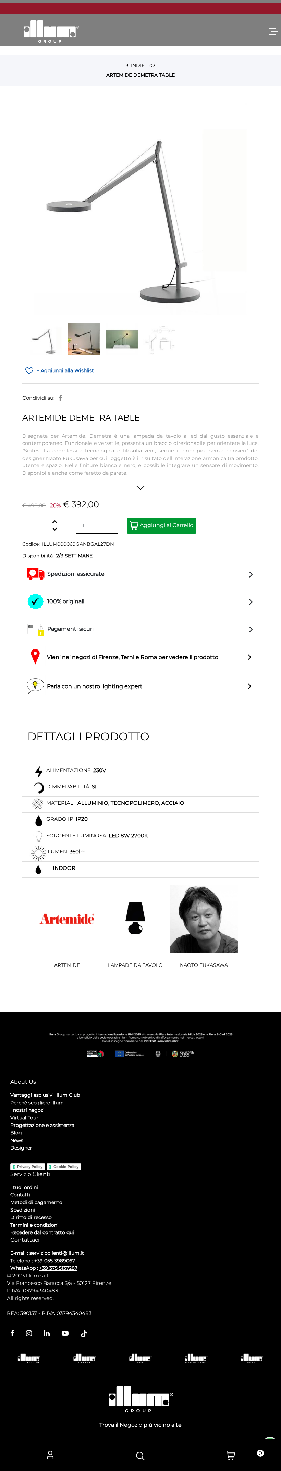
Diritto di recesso (31, 1217)
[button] (140, 209)
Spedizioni (22, 1210)
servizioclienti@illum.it (56, 1253)
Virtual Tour (24, 1118)
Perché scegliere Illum (37, 1102)
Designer (21, 1148)
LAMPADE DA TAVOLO (135, 965)
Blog (16, 1133)
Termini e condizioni (34, 1225)
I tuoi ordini (24, 1187)
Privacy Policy (29, 1166)
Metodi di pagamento (36, 1202)
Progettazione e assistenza (42, 1125)
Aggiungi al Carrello (165, 525)
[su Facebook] (60, 398)
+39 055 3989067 (54, 1260)
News (16, 1140)
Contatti (20, 1195)
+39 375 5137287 (58, 1268)
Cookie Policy (65, 1166)
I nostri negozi (27, 1110)
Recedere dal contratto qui (42, 1232)
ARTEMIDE (67, 965)
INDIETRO (142, 65)
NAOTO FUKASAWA (204, 965)
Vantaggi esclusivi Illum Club (45, 1095)
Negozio (131, 1425)
